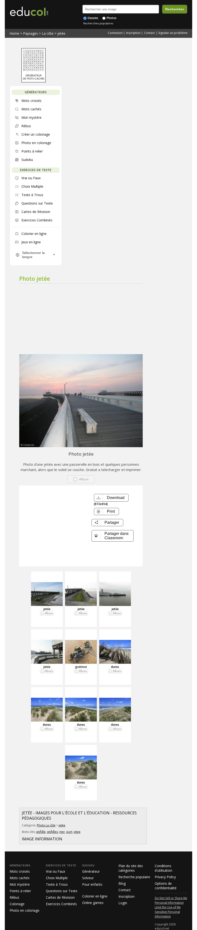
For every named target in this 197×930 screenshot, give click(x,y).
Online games (93, 902)
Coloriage (17, 904)
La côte (48, 33)
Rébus (14, 897)
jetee (77, 832)
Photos (111, 18)
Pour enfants (92, 884)
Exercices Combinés (61, 904)
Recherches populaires (98, 23)
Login (122, 903)
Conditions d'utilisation (163, 868)
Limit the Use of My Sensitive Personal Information (168, 911)
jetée (61, 33)
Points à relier (20, 891)
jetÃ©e (41, 832)
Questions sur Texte (61, 891)
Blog (122, 883)
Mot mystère (20, 884)
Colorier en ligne (94, 896)
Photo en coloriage (24, 910)
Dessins (92, 18)
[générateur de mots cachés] (33, 81)
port (69, 832)
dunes (115, 667)
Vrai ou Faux (55, 871)
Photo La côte (46, 825)
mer (62, 832)
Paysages (30, 33)
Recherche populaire (134, 877)
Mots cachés (20, 878)
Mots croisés (20, 871)
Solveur (88, 878)
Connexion (115, 33)
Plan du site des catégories (130, 868)
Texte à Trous (57, 884)
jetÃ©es (52, 832)
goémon (81, 667)
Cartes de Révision (60, 897)
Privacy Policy (165, 877)
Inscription (133, 33)
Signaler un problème (173, 33)
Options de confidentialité (166, 885)
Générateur (91, 871)
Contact (149, 33)
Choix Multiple (57, 878)
